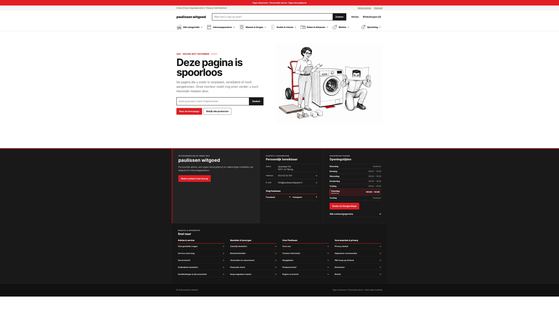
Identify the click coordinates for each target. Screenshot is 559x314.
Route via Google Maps (344, 206)
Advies (355, 16)
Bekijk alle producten (217, 111)
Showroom (378, 8)
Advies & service (364, 8)
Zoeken (339, 16)
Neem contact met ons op (194, 178)
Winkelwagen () (372, 16)
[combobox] (272, 17)
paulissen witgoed (191, 17)
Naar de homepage (189, 111)
